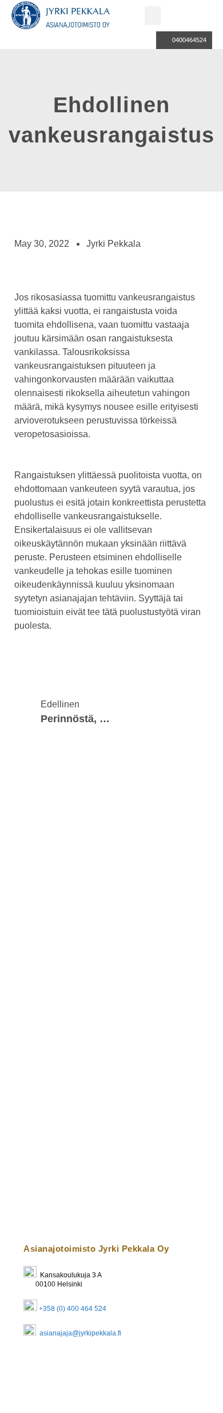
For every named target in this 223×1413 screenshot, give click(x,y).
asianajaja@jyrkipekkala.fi (79, 1333)
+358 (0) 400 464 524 (72, 1309)
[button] (153, 15)
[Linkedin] (37, 1368)
